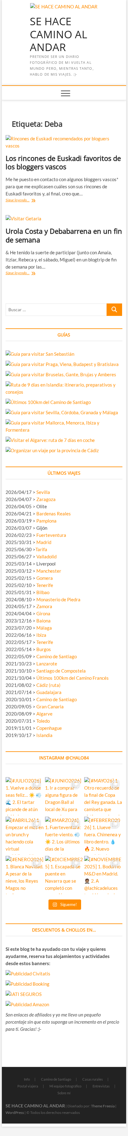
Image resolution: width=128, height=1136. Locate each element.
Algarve (44, 713)
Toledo (43, 721)
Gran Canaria (50, 706)
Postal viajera (27, 1086)
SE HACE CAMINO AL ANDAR (58, 34)
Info (27, 1079)
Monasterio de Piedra (58, 599)
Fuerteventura (51, 535)
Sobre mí (64, 1093)
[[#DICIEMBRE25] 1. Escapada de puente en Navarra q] (64, 875)
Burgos (43, 649)
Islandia (44, 735)
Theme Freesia (103, 1106)
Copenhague (49, 728)
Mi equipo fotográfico (65, 1086)
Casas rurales (92, 1079)
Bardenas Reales (53, 513)
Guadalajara (49, 692)
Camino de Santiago (56, 656)
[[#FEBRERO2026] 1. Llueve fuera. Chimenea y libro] (103, 836)
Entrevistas (101, 1086)
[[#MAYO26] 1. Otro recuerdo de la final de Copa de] (103, 796)
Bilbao (42, 592)
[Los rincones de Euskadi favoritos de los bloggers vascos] (64, 142)
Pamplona (46, 520)
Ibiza (41, 635)
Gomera (44, 578)
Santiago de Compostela (61, 671)
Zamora (44, 606)
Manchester (48, 571)
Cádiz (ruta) (48, 685)
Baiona (43, 620)
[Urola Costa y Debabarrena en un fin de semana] (64, 218)
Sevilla (43, 492)
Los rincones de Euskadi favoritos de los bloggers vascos (63, 162)
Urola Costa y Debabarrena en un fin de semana (64, 235)
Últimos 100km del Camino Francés (72, 678)
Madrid (43, 542)
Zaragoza (46, 499)
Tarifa (41, 549)
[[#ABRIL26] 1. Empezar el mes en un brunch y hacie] (25, 836)
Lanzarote (46, 663)
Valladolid (46, 556)
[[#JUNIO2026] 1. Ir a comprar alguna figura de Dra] (64, 796)
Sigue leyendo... (24, 200)
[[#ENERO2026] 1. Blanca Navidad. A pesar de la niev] (25, 875)
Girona (43, 613)
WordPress (15, 1112)
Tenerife (44, 585)
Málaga (44, 628)
